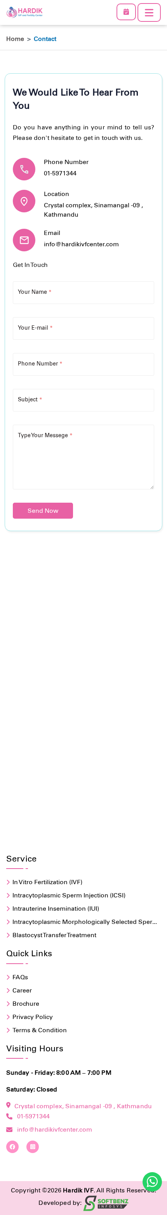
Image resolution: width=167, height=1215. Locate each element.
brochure (25, 1003)
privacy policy (32, 1017)
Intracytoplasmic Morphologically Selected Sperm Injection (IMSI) (85, 922)
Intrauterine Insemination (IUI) (55, 908)
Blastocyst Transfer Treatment (54, 935)
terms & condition (39, 1030)
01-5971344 (60, 173)
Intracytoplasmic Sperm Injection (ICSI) (68, 895)
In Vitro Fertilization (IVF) (47, 882)
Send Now (43, 510)
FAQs (20, 977)
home (15, 38)
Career (22, 990)
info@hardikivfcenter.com (81, 244)
